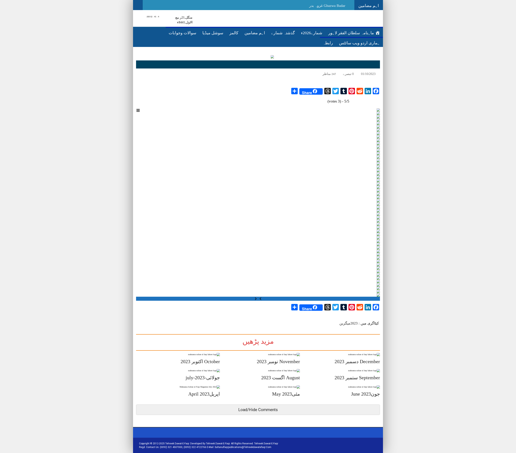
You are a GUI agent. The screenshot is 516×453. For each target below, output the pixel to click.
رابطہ (328, 43)
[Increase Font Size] (143, 73)
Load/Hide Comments (258, 409)
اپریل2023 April (204, 394)
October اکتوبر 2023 (200, 361)
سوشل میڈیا (212, 33)
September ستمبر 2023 (357, 377)
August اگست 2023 (280, 377)
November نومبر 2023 (278, 361)
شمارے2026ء (311, 33)
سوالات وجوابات (182, 33)
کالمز (233, 33)
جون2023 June (365, 394)
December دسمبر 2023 (357, 361)
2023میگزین (348, 323)
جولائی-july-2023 (203, 377)
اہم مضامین (254, 33)
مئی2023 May (286, 394)
